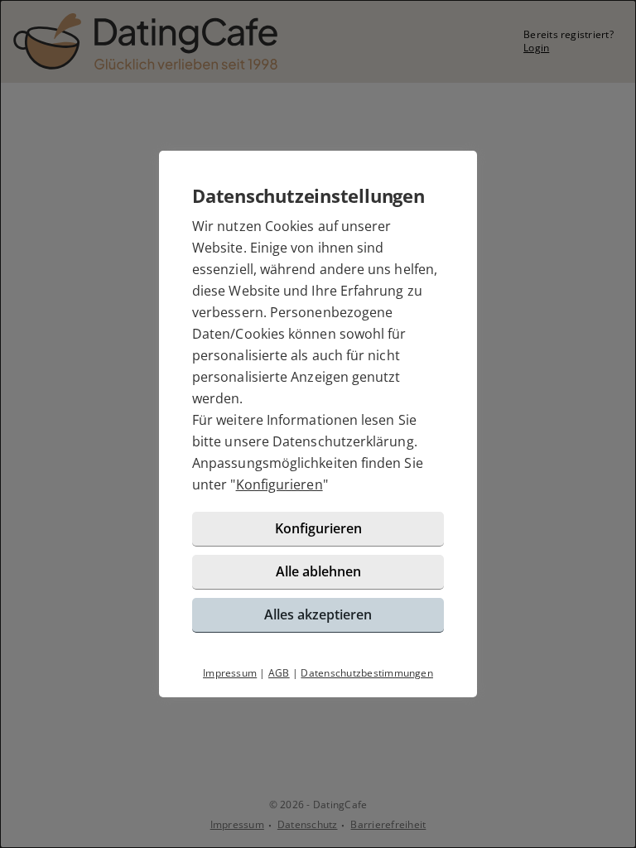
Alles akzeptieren (318, 614)
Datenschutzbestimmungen (367, 673)
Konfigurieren (279, 484)
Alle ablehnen (318, 571)
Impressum (230, 673)
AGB (279, 673)
